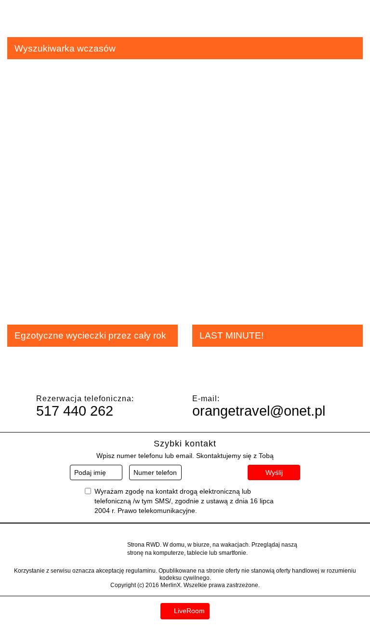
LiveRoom (188, 611)
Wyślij (274, 472)
